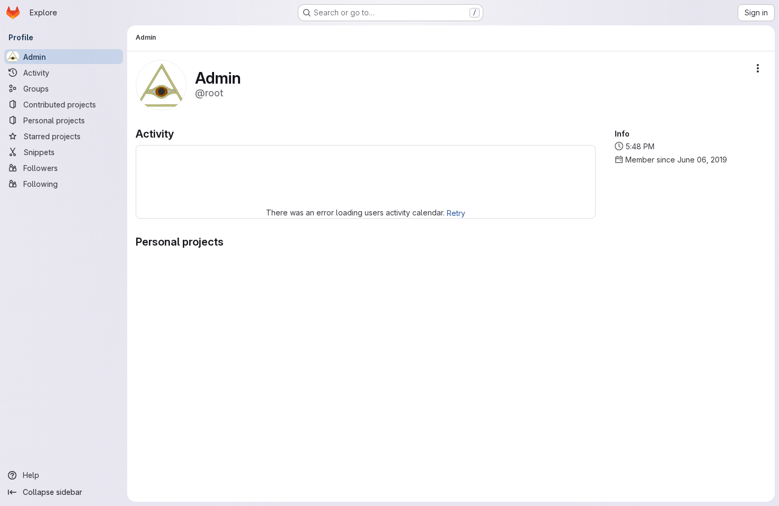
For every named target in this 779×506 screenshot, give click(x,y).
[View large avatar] (161, 84)
